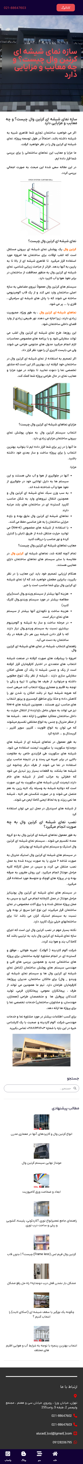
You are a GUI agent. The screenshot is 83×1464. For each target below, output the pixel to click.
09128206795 (62, 1443)
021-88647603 (15, 8)
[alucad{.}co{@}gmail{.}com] (75, 1433)
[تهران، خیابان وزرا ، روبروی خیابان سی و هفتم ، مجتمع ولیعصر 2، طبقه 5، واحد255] (75, 1396)
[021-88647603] (75, 1424)
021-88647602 (62, 1416)
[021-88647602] (75, 1416)
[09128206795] (75, 1442)
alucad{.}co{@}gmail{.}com (54, 1434)
